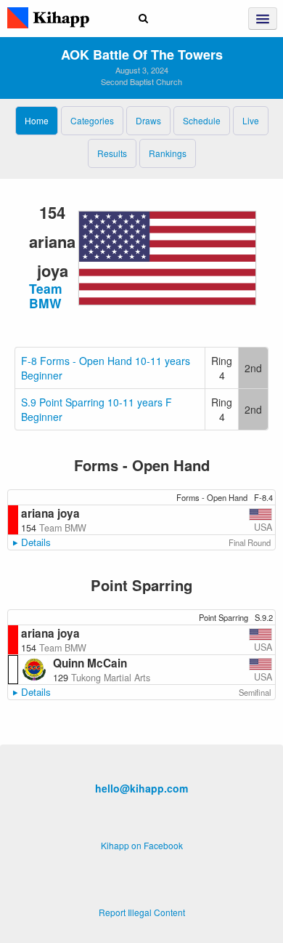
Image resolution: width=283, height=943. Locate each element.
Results (112, 153)
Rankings (167, 153)
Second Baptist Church (141, 81)
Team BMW (45, 295)
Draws (148, 120)
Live (250, 120)
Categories (92, 120)
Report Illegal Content (142, 912)
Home (37, 120)
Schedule (202, 120)
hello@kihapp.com (141, 788)
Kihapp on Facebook (142, 845)
